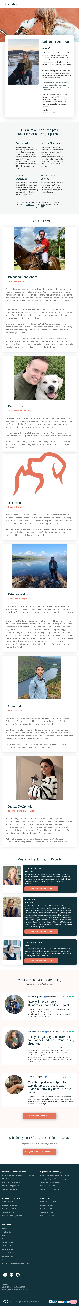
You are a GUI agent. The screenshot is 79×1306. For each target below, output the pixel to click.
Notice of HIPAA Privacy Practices (15, 1263)
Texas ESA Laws (46, 1212)
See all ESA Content (9, 1189)
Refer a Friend (7, 1249)
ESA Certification (8, 1179)
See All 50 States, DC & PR (12, 1216)
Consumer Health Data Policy (13, 1260)
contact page (31, 205)
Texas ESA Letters (9, 1212)
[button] (72, 4)
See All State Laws (47, 1216)
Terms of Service (8, 1253)
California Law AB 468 (48, 1202)
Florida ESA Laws (46, 1205)
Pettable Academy (9, 1239)
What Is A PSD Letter (48, 1186)
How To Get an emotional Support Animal (18, 1175)
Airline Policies (7, 1242)
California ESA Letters (10, 1202)
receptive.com (7, 1267)
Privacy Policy (7, 1256)
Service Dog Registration (49, 1182)
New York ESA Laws (47, 1209)
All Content (6, 1246)
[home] (9, 4)
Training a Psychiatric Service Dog (53, 1179)
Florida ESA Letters (9, 1205)
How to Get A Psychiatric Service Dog (54, 1175)
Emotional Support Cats (11, 1186)
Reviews (5, 1228)
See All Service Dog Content (50, 1189)
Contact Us (6, 1232)
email (43, 205)
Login (4, 1235)
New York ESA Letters (10, 1209)
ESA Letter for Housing (11, 1182)
